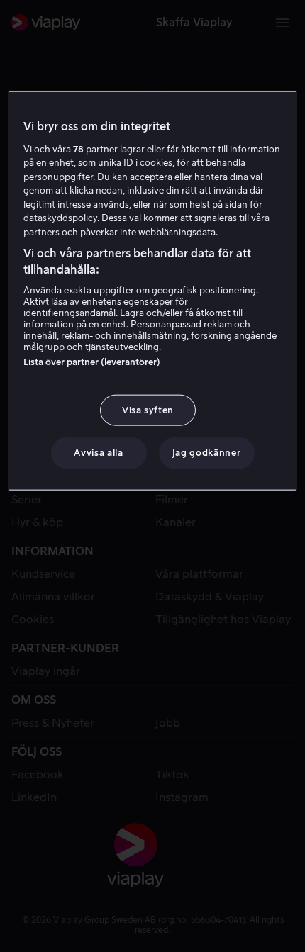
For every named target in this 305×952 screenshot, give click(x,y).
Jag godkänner (206, 452)
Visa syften (148, 410)
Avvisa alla (98, 452)
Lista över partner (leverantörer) (91, 361)
